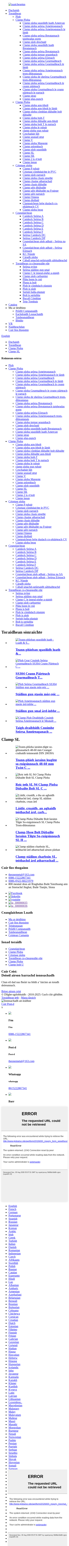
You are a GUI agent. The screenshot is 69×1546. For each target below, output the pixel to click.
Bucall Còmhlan (32, 298)
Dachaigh (13, 10)
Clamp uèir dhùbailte (34, 187)
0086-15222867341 (19, 877)
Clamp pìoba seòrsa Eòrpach (39, 57)
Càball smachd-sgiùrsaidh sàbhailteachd (45, 260)
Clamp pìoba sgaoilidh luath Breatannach (39, 428)
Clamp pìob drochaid (34, 41)
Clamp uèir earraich (34, 193)
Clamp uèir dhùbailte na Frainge (41, 190)
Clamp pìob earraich (34, 174)
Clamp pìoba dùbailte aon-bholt (40, 121)
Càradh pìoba (30, 257)
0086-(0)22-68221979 (20, 880)
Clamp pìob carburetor (35, 276)
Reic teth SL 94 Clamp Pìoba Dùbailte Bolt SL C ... (37, 786)
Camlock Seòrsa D (33, 225)
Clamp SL (28, 152)
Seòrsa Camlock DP (34, 238)
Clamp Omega (31, 197)
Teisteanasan (15, 925)
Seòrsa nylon (30, 266)
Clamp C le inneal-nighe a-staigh (41, 272)
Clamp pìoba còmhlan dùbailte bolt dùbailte (40, 450)
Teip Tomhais (30, 301)
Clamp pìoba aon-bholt (35, 105)
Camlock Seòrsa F (33, 231)
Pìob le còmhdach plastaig (37, 285)
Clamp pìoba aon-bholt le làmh (40, 108)
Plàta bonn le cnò (32, 279)
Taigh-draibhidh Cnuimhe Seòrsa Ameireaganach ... (35, 729)
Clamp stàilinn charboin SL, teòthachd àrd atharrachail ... (37, 858)
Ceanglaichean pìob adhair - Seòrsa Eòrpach (40, 577)
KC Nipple (29, 254)
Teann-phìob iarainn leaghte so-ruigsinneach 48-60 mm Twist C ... (36, 763)
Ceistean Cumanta (18, 935)
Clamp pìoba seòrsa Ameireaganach (43, 26)
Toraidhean (14, 13)
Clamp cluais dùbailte (35, 184)
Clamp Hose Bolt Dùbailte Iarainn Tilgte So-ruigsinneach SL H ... (38, 836)
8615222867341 (17, 1088)
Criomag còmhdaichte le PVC (39, 171)
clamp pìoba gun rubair (35, 130)
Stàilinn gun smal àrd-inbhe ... (38, 711)
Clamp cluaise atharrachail (37, 181)
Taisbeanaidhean (25, 317)
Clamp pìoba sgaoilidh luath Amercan (44, 22)
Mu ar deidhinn (17, 919)
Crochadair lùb (31, 133)
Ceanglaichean (24, 212)
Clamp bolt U (16, 964)
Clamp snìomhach (33, 146)
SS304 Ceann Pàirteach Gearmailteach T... (33, 675)
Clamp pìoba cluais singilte (38, 178)
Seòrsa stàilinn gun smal (36, 269)
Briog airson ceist (11, 991)
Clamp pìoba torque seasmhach (40, 54)
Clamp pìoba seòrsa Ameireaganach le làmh (40, 374)
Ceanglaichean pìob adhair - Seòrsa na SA (39, 574)
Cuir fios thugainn (18, 329)
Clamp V (28, 140)
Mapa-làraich (28, 997)
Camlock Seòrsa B (33, 219)
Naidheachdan (16, 326)
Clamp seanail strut (33, 136)
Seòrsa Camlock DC (34, 235)
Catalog (12, 304)
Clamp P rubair (31, 168)
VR (10, 323)
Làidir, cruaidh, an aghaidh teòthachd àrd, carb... (36, 810)
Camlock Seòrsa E (33, 228)
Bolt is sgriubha (31, 295)
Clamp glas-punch (33, 98)
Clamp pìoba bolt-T (34, 117)
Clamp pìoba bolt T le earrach (39, 124)
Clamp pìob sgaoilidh (35, 149)
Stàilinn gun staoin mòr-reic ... (37, 694)
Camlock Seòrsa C (33, 222)
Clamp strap (29, 95)
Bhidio (19, 320)
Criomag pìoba (24, 165)
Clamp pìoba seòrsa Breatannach (41, 51)
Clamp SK (28, 155)
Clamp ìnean (30, 162)
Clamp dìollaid (31, 200)
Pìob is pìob (29, 288)
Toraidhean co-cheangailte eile (33, 263)
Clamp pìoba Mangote (35, 143)
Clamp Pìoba (23, 19)
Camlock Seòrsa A (33, 216)
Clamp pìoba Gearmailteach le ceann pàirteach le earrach (43, 91)
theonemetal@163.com (21, 874)
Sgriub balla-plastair (34, 291)
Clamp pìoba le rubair (35, 127)
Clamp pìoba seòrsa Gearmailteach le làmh (39, 381)
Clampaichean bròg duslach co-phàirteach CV (41, 539)
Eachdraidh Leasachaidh (29, 314)
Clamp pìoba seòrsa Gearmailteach (42, 60)
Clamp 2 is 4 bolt (32, 159)
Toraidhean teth (10, 997)
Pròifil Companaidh (27, 310)
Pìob (18, 16)
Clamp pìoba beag (33, 209)
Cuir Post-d (7, 1003)
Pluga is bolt (29, 282)
